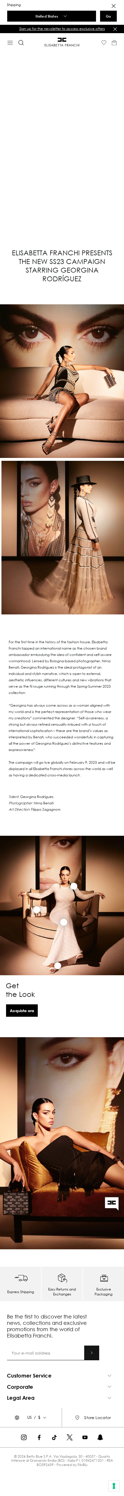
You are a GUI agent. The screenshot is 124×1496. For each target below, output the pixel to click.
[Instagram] (23, 1437)
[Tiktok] (54, 1437)
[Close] (114, 6)
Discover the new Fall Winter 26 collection (80, 28)
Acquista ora (22, 1010)
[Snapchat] (100, 1437)
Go (108, 16)
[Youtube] (85, 1437)
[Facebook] (39, 1437)
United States (46, 16)
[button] (62, 1375)
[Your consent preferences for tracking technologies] (113, 1485)
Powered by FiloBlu (72, 1464)
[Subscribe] (91, 1353)
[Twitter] (69, 1437)
